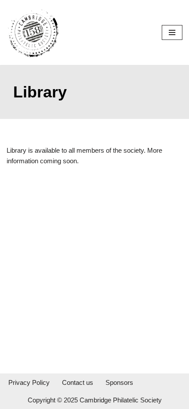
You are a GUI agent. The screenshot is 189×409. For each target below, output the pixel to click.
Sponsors (119, 382)
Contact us (77, 382)
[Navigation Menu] (172, 32)
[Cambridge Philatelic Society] (33, 32)
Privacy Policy (29, 382)
